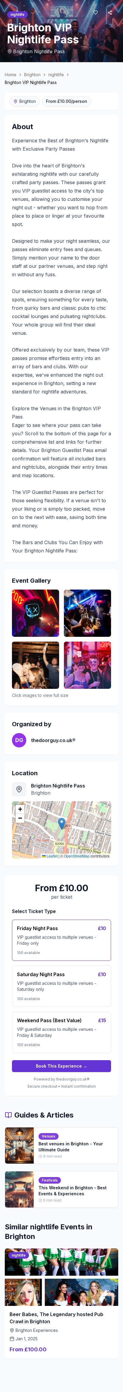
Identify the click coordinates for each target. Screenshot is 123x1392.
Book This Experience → (61, 1066)
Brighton (32, 74)
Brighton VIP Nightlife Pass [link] (31, 82)
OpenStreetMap (77, 855)
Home (10, 74)
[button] (61, 824)
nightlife (56, 74)
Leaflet (52, 855)
